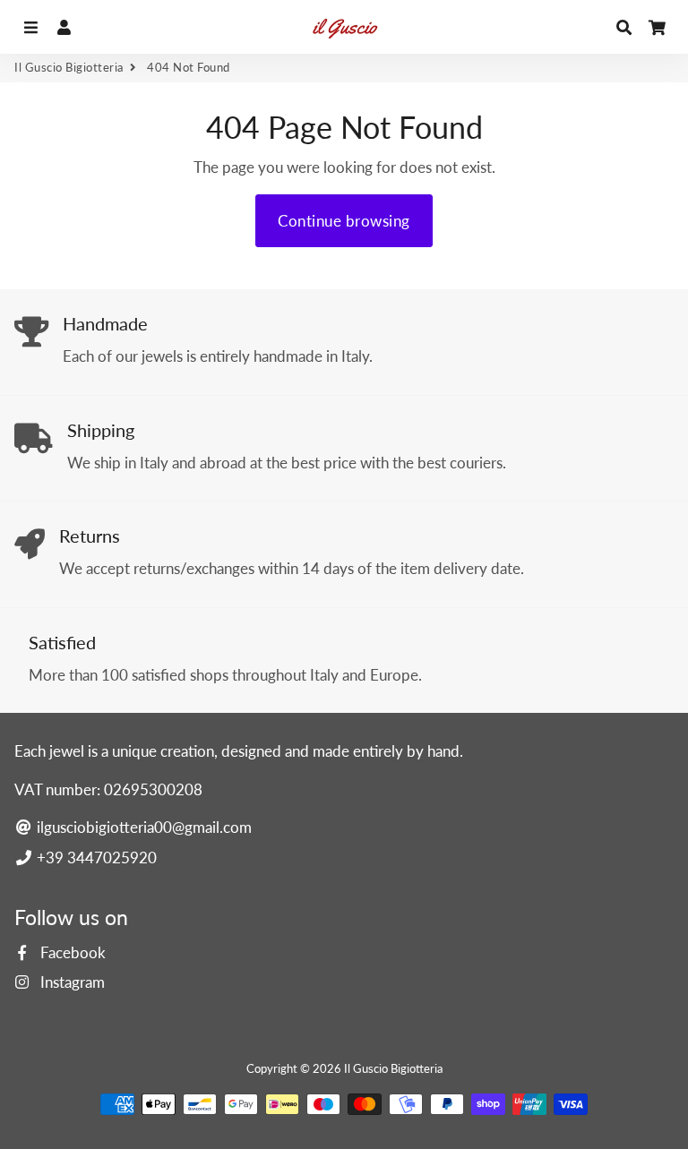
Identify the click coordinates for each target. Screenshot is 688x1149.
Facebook (71, 952)
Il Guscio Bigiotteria (69, 67)
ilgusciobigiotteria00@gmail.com (142, 827)
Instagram (71, 982)
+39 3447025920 (95, 857)
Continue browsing (344, 220)
